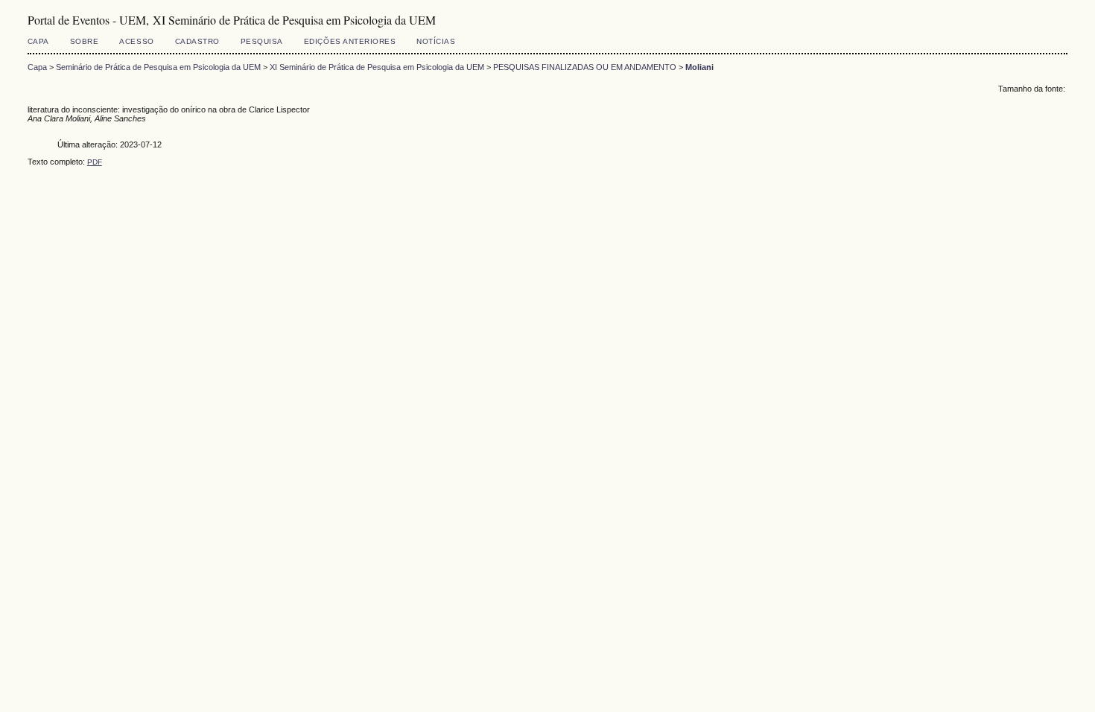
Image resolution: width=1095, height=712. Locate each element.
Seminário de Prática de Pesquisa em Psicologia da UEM (158, 67)
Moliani (699, 67)
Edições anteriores (350, 41)
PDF (94, 162)
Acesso (136, 41)
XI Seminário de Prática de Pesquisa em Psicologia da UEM (377, 67)
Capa (38, 41)
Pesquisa (262, 41)
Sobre (84, 41)
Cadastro (197, 41)
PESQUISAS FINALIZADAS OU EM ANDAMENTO (584, 67)
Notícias (435, 41)
